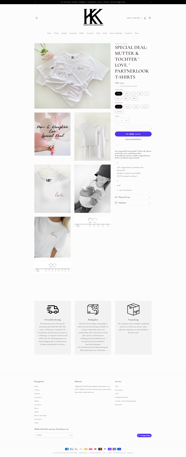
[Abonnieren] (70, 435)
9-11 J (145, 106)
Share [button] (118, 145)
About (36, 423)
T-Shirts (37, 390)
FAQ (116, 386)
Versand (117, 86)
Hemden (37, 393)
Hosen (36, 408)
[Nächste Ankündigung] (151, 2)
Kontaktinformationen (119, 452)
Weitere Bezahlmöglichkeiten (133, 139)
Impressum (118, 404)
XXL (125, 98)
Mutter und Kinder (40, 415)
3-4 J (118, 106)
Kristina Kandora (61, 452)
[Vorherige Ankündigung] (35, 2)
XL (118, 98)
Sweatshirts (38, 397)
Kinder (36, 412)
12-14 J (119, 111)
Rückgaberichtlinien (121, 397)
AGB (116, 393)
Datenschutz (119, 390)
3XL (134, 98)
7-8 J (136, 106)
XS (126, 94)
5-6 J (127, 106)
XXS (118, 94)
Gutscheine (38, 419)
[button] (36, 18)
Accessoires (38, 404)
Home (36, 386)
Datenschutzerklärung (95, 452)
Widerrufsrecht (83, 452)
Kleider (36, 401)
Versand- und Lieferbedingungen (125, 401)
